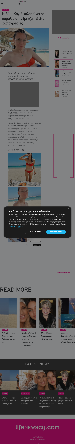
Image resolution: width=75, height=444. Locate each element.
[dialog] (37, 222)
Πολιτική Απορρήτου (16, 226)
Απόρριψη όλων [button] (35, 232)
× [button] (68, 208)
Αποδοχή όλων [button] (56, 232)
